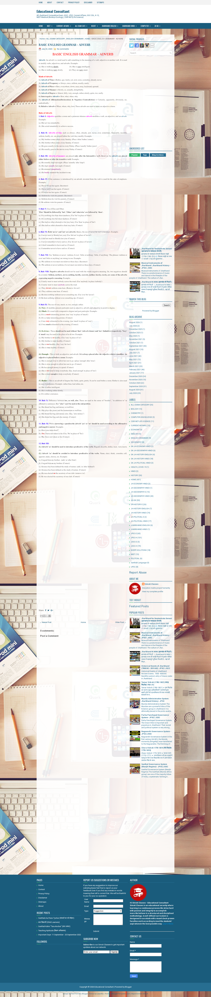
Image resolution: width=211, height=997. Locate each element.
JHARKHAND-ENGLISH (140, 525)
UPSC (133, 567)
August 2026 (134, 322)
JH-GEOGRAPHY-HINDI (140, 496)
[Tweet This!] (48, 610)
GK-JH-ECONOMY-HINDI (141, 446)
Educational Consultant (53, 11)
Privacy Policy (73, 2)
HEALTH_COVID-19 (138, 467)
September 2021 (136, 346)
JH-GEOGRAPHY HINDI (140, 488)
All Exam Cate (81, 25)
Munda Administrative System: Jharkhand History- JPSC (155, 700)
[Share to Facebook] (49, 615)
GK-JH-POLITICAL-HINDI (141, 463)
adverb (124, 116)
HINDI (133, 471)
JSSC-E (134, 542)
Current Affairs (63, 25)
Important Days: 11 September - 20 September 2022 (59, 935)
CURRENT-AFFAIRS (139, 425)
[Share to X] (47, 615)
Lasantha (100, 994)
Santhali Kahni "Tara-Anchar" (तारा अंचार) (54, 926)
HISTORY (134, 475)
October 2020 (134, 383)
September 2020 (136, 386)
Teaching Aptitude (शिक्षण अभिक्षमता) (52, 930)
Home (41, 2)
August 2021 (134, 349)
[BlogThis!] (44, 615)
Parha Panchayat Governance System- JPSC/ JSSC (155, 716)
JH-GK (133, 500)
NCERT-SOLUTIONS (139, 550)
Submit (96, 931)
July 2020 (133, 393)
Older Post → (120, 622)
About (49, 2)
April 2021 (133, 363)
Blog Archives (158, 155)
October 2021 (134, 343)
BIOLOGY (134, 409)
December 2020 (135, 376)
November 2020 (135, 380)
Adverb (42, 60)
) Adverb (43, 79)
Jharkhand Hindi (129, 25)
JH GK (157, 25)
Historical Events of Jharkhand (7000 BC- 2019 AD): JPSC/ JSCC (155, 667)
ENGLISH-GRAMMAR (75, 39)
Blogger (155, 311)
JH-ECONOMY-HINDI (139, 484)
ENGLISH (134, 434)
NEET (49, 25)
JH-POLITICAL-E (137, 517)
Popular (134, 155)
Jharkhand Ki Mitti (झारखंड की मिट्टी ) (156, 282)
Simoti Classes (151, 584)
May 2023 (133, 336)
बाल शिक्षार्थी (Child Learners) (49, 922)
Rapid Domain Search (139, 994)
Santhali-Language (138, 563)
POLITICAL (135, 558)
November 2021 (135, 339)
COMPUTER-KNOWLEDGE (141, 417)
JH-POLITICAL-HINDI (139, 521)
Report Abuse (138, 572)
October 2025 (134, 333)
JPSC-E (134, 533)
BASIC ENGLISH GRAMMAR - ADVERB (64, 44)
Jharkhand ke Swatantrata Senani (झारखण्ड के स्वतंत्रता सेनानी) (156, 250)
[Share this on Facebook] (45, 610)
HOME (87, 39)
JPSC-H (134, 538)
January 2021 (134, 373)
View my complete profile (152, 591)
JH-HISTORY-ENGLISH (140, 508)
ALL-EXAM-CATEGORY (55, 39)
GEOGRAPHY (136, 442)
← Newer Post (45, 622)
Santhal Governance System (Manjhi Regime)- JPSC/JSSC (154, 765)
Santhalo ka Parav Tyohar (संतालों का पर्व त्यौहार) (56, 918)
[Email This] (41, 615)
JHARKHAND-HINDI (139, 529)
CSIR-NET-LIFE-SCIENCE (140, 421)
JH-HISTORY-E (137, 504)
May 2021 (133, 359)
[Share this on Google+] (52, 610)
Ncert (94, 25)
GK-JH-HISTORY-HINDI (140, 459)
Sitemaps (100, 2)
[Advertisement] (83, 548)
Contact (60, 2)
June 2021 (133, 356)
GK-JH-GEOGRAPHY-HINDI (142, 450)
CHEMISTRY (136, 413)
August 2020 (134, 390)
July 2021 (133, 353)
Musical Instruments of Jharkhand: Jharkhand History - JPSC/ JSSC (156, 265)
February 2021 (135, 369)
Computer (146, 25)
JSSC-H (134, 546)
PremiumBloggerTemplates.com (117, 994)
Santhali (43, 31)
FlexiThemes (76, 994)
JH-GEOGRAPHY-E (138, 492)
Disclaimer (88, 2)
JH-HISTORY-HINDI (138, 513)
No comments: (63, 49)
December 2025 (135, 329)
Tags (145, 155)
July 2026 (133, 326)
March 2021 (134, 366)
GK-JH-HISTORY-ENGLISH (141, 454)
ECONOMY (135, 430)
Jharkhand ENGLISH (110, 25)
